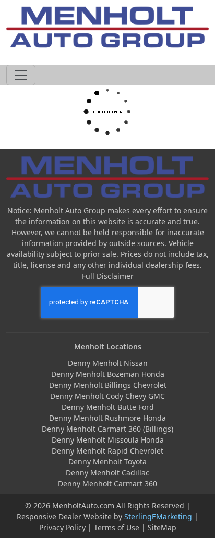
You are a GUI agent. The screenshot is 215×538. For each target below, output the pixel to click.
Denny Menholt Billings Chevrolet (107, 385)
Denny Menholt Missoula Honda (108, 440)
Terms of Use (116, 527)
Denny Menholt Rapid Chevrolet (107, 451)
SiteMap (162, 527)
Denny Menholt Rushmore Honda (107, 418)
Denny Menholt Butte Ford (108, 407)
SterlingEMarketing (158, 516)
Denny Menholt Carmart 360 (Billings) (107, 429)
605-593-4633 (107, 54)
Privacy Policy (62, 527)
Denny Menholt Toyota (107, 462)
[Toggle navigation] (20, 75)
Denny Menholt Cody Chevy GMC (107, 396)
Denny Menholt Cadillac (107, 473)
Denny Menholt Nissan (108, 363)
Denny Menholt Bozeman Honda (107, 374)
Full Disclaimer (108, 276)
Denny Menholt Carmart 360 (107, 483)
